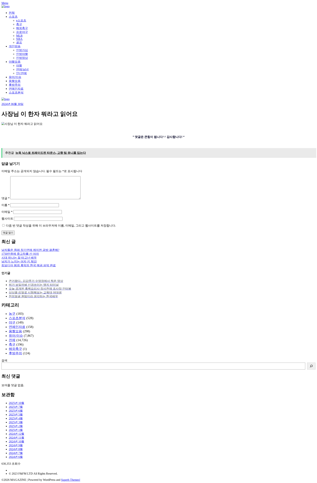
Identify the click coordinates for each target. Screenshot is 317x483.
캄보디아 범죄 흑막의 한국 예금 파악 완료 (28, 265)
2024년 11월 (16, 437)
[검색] (311, 366)
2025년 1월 (16, 429)
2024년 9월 (16, 445)
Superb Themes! (70, 479)
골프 (19, 42)
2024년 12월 (16, 433)
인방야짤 (22, 54)
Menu (4, 3)
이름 (5, 205)
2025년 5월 (16, 414)
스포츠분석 (16, 92)
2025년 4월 (16, 418)
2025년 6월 (16, 410)
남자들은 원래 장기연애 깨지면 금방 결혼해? (30, 249)
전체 (12, 12)
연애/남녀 (22, 69)
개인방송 (15, 46)
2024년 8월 (16, 449)
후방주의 (15, 84)
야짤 (19, 65)
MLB (19, 35)
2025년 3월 (16, 422)
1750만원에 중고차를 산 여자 (20, 253)
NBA (19, 39)
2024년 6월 (16, 456)
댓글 (5, 198)
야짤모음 (15, 61)
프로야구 (22, 32)
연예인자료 (16, 88)
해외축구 (22, 28)
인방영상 (22, 57)
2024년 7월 (16, 453)
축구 (19, 24)
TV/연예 (21, 73)
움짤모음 (15, 80)
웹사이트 (7, 218)
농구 (12, 313)
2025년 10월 (16, 403)
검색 (4, 360)
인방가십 (22, 50)
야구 (12, 322)
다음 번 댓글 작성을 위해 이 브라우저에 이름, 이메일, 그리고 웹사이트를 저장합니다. (61, 225)
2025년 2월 (16, 426)
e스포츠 (21, 20)
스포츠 (13, 16)
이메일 (6, 211)
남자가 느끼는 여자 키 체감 (19, 261)
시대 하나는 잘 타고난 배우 (19, 257)
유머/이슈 (15, 77)
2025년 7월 (16, 406)
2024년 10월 (16, 441)
